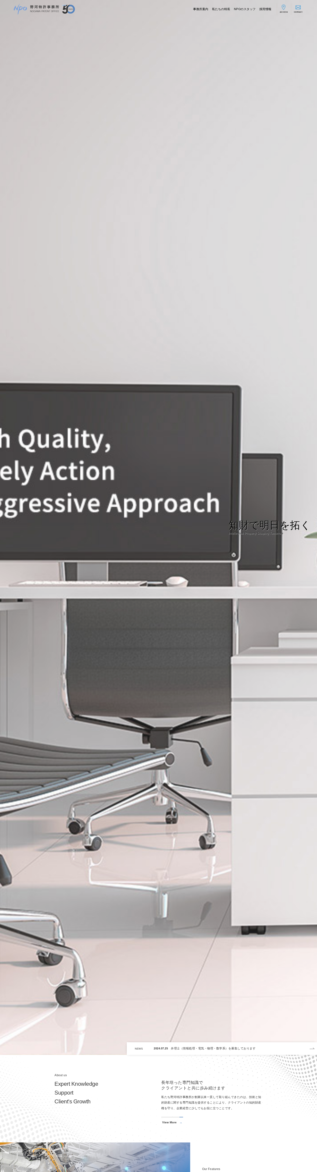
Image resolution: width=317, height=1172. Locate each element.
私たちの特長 (221, 9)
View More (169, 1122)
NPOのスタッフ (245, 9)
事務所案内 (200, 9)
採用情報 (265, 9)
